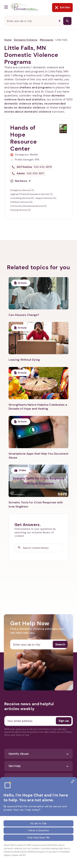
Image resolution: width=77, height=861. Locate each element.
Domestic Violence (25, 39)
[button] (20, 181)
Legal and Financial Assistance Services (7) (31, 194)
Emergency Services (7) (22, 190)
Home (7, 39)
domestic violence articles (23, 103)
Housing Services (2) (20, 209)
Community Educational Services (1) (28, 206)
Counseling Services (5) (22, 198)
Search (60, 644)
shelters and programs (35, 87)
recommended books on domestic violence (35, 105)
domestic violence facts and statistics (34, 97)
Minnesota (46, 39)
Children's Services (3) (21, 202)
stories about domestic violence (27, 111)
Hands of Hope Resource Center (23, 138)
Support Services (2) (45, 198)
